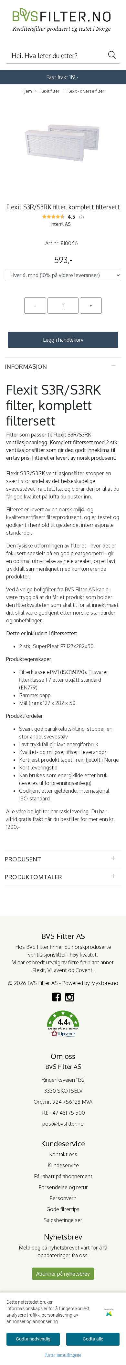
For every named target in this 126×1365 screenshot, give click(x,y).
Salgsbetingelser (63, 1220)
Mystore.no (104, 983)
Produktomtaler (33, 876)
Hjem (27, 91)
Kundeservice (63, 1165)
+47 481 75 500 (67, 1112)
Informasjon (26, 366)
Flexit (38, 970)
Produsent (23, 859)
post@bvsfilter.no (63, 1123)
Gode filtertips (63, 1209)
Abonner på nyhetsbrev (63, 1273)
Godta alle (93, 1338)
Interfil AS (61, 224)
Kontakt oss (63, 1154)
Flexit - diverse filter (85, 91)
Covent (84, 970)
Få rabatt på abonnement (63, 1176)
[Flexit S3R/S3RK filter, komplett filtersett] (63, 146)
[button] (63, 1025)
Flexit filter (49, 91)
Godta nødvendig (33, 1338)
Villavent (57, 970)
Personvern (63, 1198)
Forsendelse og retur (63, 1187)
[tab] (63, 366)
